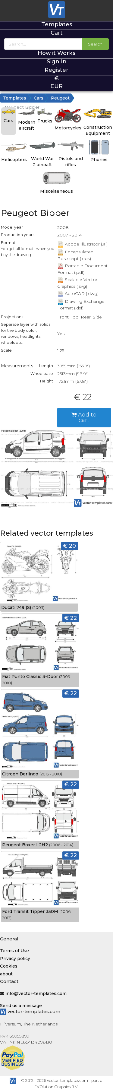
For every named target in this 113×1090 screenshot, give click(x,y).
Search (95, 44)
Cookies (8, 966)
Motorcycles (68, 128)
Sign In (57, 61)
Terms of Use (14, 950)
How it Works (56, 52)
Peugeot (60, 98)
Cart (57, 32)
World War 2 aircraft (42, 161)
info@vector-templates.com (36, 993)
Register (56, 69)
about (6, 974)
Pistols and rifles (70, 161)
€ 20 (69, 545)
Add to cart (86, 417)
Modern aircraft (26, 125)
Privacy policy (15, 958)
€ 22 (70, 617)
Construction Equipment (97, 130)
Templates (56, 24)
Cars (38, 98)
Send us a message (21, 1005)
